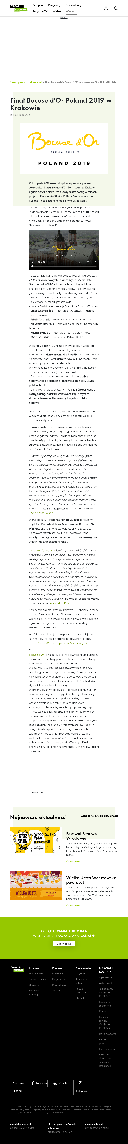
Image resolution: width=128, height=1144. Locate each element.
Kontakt (103, 1011)
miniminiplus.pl (94, 1124)
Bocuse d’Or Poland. (41, 513)
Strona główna (18, 82)
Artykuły (80, 973)
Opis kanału (106, 977)
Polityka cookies (108, 1049)
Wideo (57, 11)
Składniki (34, 985)
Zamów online (64, 943)
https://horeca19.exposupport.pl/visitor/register (59, 643)
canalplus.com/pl (20, 1124)
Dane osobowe (107, 1034)
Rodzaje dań (36, 973)
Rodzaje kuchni (37, 979)
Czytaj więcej (73, 861)
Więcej (70, 11)
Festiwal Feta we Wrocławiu (81, 836)
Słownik (80, 998)
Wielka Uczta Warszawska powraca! (91, 880)
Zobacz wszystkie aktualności (99, 815)
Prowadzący (74, 5)
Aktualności (35, 82)
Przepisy (38, 5)
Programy (54, 5)
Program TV (40, 11)
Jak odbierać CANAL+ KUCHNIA (106, 992)
